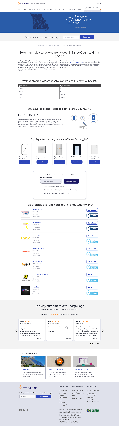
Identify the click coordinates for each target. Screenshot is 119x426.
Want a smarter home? (56, 369)
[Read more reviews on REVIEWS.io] (95, 344)
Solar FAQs (26, 369)
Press (61, 400)
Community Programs (91, 398)
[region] (59, 331)
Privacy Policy (73, 421)
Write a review (36, 216)
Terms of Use (63, 421)
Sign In (99, 3)
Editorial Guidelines (63, 396)
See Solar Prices (71, 181)
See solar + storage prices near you (43, 37)
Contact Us (63, 405)
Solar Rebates (77, 398)
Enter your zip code (46, 177)
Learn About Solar (78, 393)
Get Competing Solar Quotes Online (91, 8)
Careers (62, 402)
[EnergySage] (28, 388)
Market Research (93, 402)
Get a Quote (92, 210)
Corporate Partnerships (91, 394)
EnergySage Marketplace (76, 62)
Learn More (24, 162)
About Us (63, 393)
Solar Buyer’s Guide (81, 369)
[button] (16, 330)
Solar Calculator (77, 390)
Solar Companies (93, 390)
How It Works (64, 390)
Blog (73, 395)
